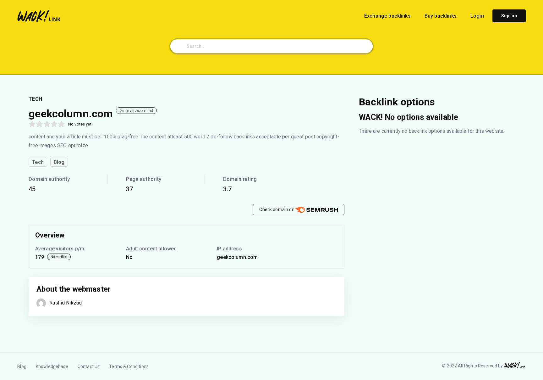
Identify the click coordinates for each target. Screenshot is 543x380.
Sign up (509, 15)
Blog (21, 366)
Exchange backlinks (388, 16)
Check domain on (277, 209)
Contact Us (89, 366)
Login (477, 16)
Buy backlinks (441, 16)
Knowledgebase (52, 366)
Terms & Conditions (129, 366)
